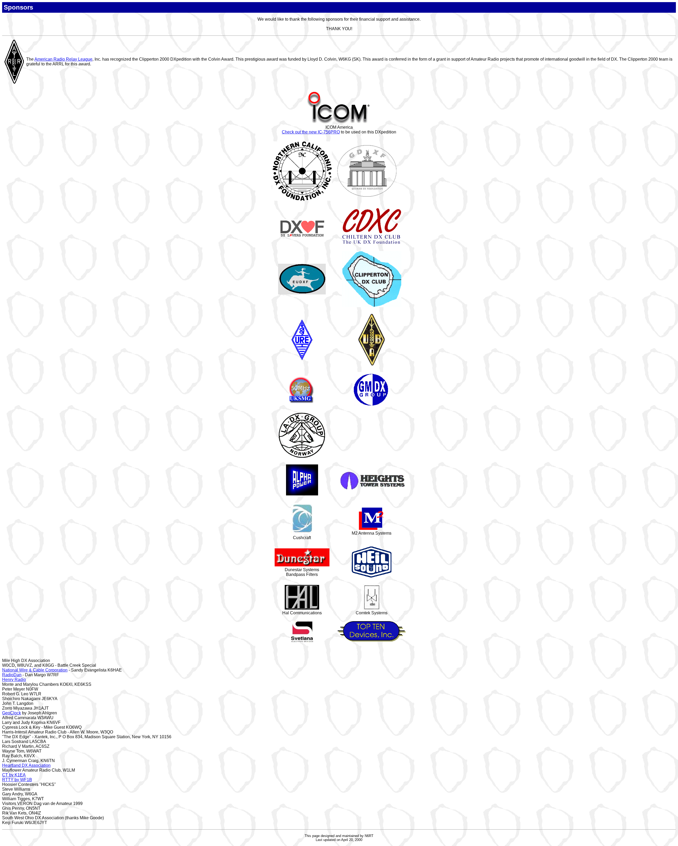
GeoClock (11, 713)
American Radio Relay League (63, 59)
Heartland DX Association (26, 765)
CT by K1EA (14, 775)
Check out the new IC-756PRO (311, 132)
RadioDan (11, 675)
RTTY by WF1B (17, 779)
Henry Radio (14, 679)
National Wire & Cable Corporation (35, 670)
